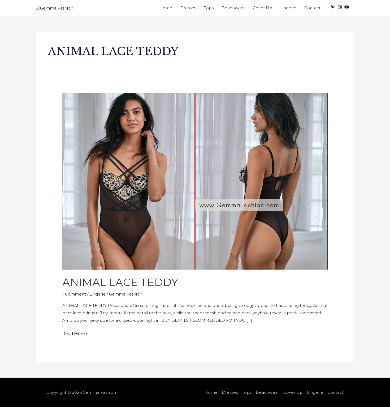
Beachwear (233, 7)
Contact (312, 7)
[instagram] (340, 7)
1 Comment (74, 294)
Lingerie (288, 7)
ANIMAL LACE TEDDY (120, 282)
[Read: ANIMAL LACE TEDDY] (195, 180)
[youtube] (347, 7)
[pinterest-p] (333, 7)
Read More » (75, 333)
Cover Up (262, 7)
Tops (209, 7)
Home (165, 7)
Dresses (188, 7)
